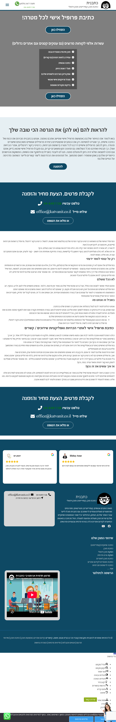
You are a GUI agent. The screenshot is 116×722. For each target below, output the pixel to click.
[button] (114, 653)
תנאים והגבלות (68, 642)
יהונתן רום (17, 456)
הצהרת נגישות (40, 642)
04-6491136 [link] (41, 494)
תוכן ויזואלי (103, 551)
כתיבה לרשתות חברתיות (102, 565)
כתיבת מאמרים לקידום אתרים (100, 562)
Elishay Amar (76, 456)
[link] (104, 498)
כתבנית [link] (81, 497)
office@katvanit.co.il (53, 211)
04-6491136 (53, 203)
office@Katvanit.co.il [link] (19, 494)
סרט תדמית (102, 555)
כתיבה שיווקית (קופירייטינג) (102, 545)
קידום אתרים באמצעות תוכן (33, 637)
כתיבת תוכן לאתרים (104, 558)
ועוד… (110, 568)
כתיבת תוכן (108, 548)
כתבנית (92, 3)
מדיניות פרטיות (54, 642)
